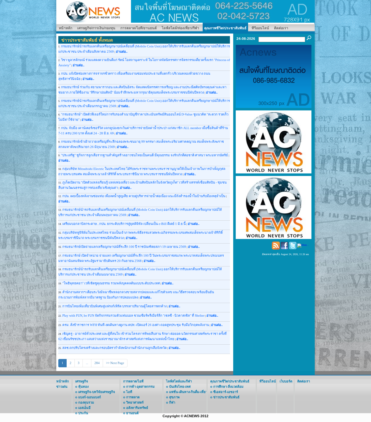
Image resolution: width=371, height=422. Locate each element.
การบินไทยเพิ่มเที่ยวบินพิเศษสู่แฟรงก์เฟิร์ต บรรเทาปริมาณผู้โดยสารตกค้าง (114, 306)
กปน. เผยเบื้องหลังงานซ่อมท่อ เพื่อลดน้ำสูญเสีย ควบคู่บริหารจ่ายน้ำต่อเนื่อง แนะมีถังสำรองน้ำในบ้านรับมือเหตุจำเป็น (143, 196)
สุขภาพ (174, 397)
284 (97, 363)
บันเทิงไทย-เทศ (180, 386)
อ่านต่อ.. (121, 51)
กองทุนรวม (86, 402)
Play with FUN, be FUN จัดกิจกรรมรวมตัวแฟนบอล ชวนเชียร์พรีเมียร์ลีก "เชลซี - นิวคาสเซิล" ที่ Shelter (133, 315)
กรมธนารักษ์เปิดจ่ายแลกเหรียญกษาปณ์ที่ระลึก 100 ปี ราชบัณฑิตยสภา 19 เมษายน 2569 (124, 247)
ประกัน (83, 413)
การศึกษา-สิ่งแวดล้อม (228, 386)
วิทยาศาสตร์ (135, 402)
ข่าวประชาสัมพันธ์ (226, 397)
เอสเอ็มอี (84, 408)
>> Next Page (115, 363)
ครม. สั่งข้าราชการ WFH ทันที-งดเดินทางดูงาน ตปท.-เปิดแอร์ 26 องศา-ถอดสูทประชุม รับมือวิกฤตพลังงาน (136, 325)
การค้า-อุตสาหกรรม (140, 386)
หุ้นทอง (83, 386)
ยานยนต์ (132, 413)
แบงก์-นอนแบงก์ (89, 397)
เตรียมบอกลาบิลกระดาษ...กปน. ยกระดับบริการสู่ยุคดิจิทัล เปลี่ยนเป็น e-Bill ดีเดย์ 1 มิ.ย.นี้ (124, 224)
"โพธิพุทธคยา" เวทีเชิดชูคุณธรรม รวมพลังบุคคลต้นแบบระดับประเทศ (111, 283)
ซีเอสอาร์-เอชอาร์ (225, 392)
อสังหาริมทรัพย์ (137, 408)
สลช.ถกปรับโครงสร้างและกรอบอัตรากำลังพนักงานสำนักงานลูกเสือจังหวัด (114, 348)
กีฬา (172, 402)
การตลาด (133, 397)
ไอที (129, 392)
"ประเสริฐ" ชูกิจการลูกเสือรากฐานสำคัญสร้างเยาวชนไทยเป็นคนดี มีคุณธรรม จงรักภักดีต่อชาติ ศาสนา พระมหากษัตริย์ (144, 155)
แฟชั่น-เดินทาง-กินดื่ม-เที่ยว (188, 392)
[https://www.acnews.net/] (223, 11)
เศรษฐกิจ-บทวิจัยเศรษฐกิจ (96, 392)
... (87, 363)
